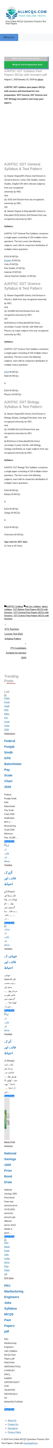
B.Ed (6, 372)
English (7, 260)
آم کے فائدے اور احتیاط (10, 1047)
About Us (12, 1420)
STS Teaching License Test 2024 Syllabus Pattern (14, 630)
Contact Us (13, 1424)
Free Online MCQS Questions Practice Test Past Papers (26, 22)
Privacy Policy (14, 1432)
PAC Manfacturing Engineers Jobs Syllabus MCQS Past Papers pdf (11, 1308)
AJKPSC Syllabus (14, 606)
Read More (9, 841)
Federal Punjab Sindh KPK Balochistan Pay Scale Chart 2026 (11, 764)
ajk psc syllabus (33, 606)
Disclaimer (13, 1428)
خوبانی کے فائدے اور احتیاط (10, 961)
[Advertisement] (26, 134)
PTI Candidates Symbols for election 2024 (16, 649)
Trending (8, 865)
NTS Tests (8, 1278)
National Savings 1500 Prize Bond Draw (10, 1168)
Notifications (9, 733)
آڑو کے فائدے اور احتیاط (10, 878)
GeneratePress (30, 1443)
